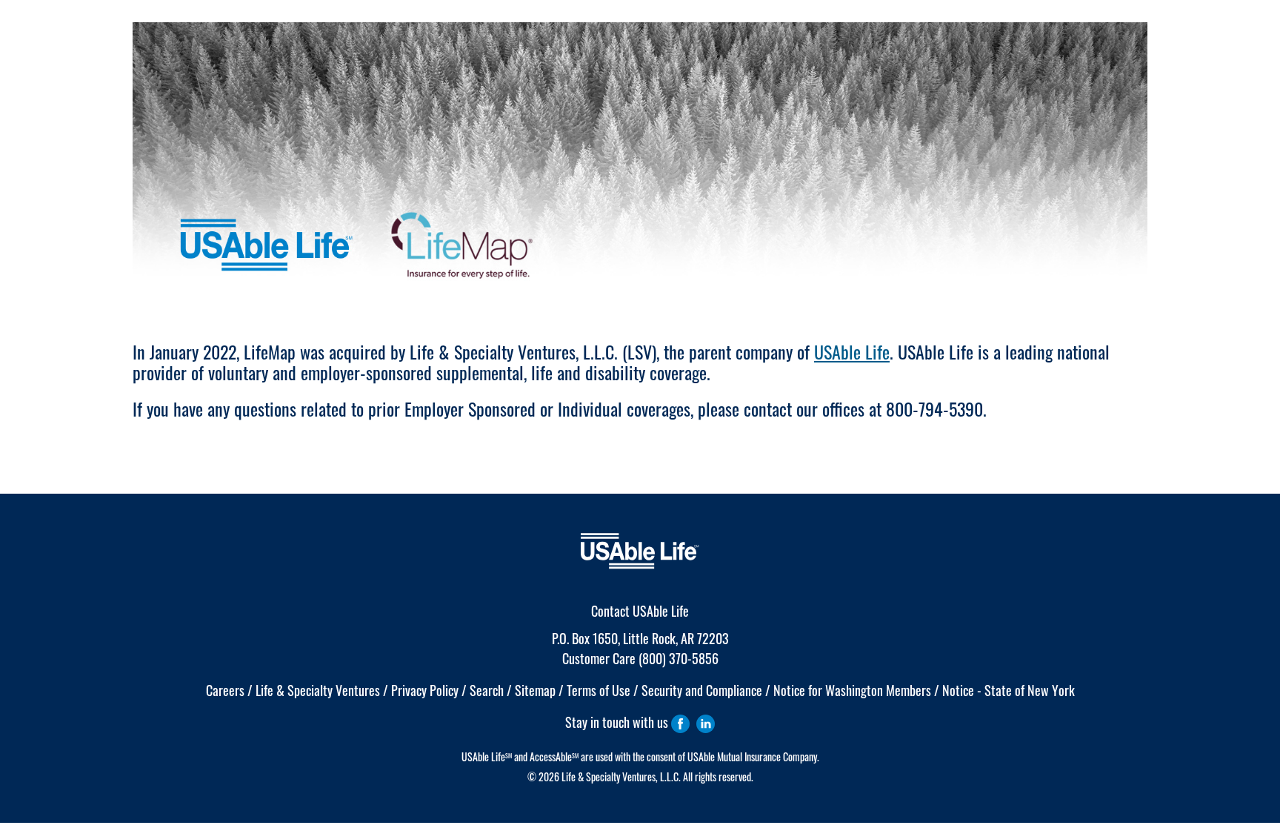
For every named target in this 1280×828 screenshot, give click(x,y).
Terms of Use (598, 690)
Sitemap (535, 690)
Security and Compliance (701, 690)
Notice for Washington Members (852, 690)
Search (487, 690)
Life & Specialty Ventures (318, 690)
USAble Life (852, 351)
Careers (225, 690)
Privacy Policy (425, 690)
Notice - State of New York (1008, 690)
